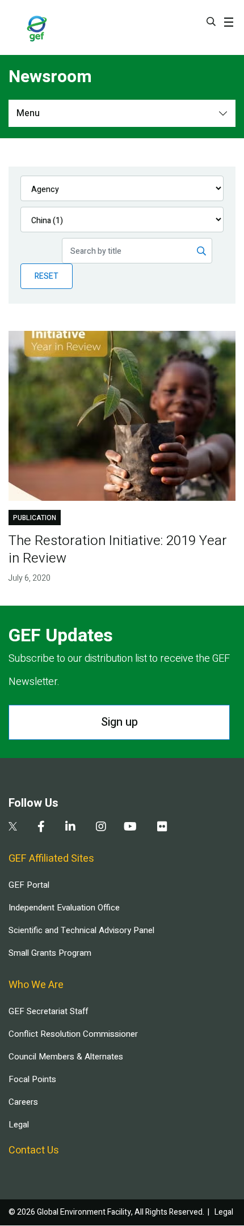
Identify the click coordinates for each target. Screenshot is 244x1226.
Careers (23, 1102)
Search (211, 21)
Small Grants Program (50, 953)
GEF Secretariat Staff (48, 1011)
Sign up (119, 722)
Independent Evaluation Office (64, 907)
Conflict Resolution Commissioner (73, 1034)
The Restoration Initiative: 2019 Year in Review (118, 549)
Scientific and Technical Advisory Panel (81, 930)
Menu (28, 113)
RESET (46, 276)
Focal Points (32, 1079)
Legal (19, 1124)
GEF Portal (29, 885)
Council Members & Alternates (66, 1056)
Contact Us (34, 1150)
